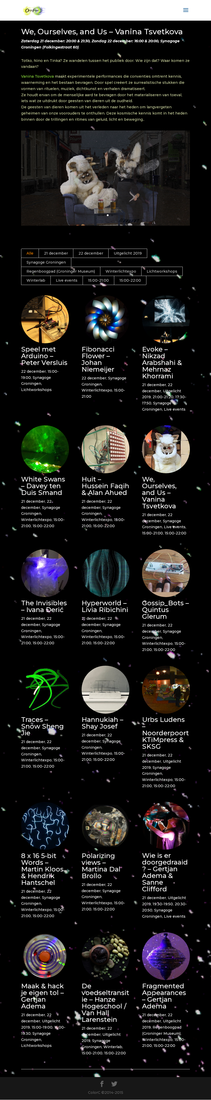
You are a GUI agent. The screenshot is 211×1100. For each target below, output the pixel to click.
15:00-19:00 (42, 1027)
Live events (66, 280)
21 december (56, 253)
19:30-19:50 (163, 904)
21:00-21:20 (163, 397)
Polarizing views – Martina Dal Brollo (101, 866)
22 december (90, 253)
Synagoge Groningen (46, 262)
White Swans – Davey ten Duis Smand (43, 486)
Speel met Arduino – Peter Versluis (44, 356)
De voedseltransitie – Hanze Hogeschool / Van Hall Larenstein (105, 1003)
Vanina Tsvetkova (37, 76)
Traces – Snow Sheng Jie (42, 726)
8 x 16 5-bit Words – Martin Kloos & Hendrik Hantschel (42, 869)
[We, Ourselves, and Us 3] (105, 224)
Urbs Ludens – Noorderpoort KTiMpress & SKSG (165, 733)
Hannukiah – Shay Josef (102, 722)
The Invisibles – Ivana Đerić (44, 606)
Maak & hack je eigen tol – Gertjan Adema (42, 996)
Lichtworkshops (162, 271)
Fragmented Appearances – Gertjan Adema (164, 996)
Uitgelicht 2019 (128, 253)
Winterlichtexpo (121, 271)
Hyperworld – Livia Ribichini (105, 606)
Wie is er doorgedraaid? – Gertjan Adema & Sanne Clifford (165, 872)
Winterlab (36, 280)
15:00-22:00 (130, 280)
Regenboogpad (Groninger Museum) (61, 271)
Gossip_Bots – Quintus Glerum (165, 610)
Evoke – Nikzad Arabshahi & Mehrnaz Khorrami (162, 362)
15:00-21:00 (98, 280)
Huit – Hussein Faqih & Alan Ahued (105, 486)
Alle (30, 253)
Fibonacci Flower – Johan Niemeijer (98, 359)
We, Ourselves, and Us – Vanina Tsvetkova (159, 492)
